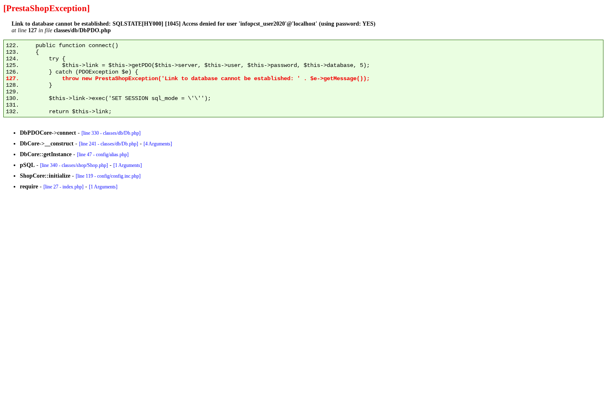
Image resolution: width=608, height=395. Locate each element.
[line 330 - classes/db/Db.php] (111, 133)
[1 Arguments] (127, 165)
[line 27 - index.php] (63, 187)
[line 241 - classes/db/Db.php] (108, 144)
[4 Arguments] (158, 144)
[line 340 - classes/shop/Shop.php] (74, 165)
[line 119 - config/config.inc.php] (108, 176)
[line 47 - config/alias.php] (103, 154)
